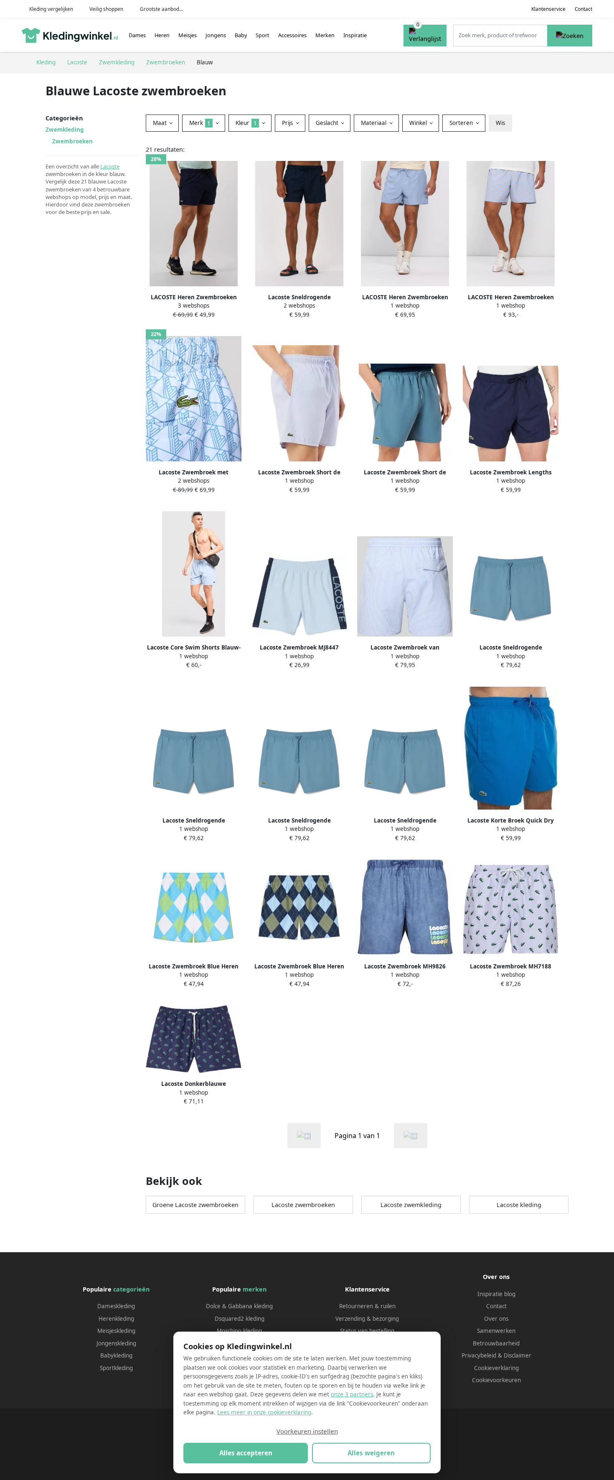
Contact (583, 9)
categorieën (131, 1289)
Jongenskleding (116, 1343)
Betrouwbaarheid (496, 1343)
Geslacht (328, 123)
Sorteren (461, 123)
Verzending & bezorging (367, 1318)
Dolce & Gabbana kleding (239, 1306)
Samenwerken (496, 1331)
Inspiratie (355, 35)
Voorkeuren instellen (307, 1431)
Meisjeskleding (116, 1331)
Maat (160, 123)
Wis (500, 123)
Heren (162, 35)
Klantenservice (548, 9)
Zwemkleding (65, 129)
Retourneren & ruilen (367, 1306)
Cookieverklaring (496, 1368)
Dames (137, 35)
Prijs (288, 123)
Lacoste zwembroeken (303, 1205)
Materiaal (374, 123)
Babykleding (116, 1355)
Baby (241, 35)
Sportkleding (116, 1368)
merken (254, 1289)
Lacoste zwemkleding (411, 1205)
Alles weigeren (371, 1453)
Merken (325, 35)
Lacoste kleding (519, 1205)
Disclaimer (517, 1355)
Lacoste (109, 166)
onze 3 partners (352, 1394)
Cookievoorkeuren (496, 1380)
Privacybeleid (479, 1355)
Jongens (216, 35)
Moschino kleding (239, 1331)
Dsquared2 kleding (239, 1318)
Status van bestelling (367, 1331)
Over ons (496, 1318)
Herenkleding (116, 1318)
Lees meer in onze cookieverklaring (264, 1412)
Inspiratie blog (496, 1294)
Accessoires (292, 35)
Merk (200, 123)
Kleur (246, 123)
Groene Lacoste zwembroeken (195, 1205)
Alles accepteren (245, 1453)
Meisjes (187, 35)
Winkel (419, 123)
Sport (262, 35)
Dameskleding (116, 1306)
